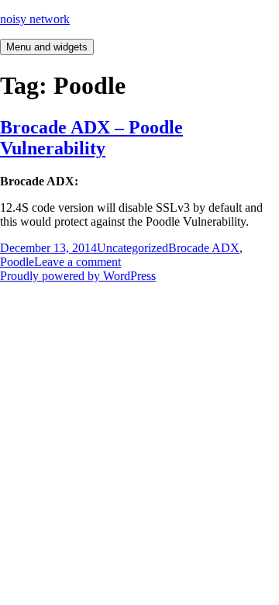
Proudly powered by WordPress (78, 275)
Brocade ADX (203, 247)
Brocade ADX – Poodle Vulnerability (91, 137)
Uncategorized (132, 247)
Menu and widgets (47, 47)
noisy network (35, 19)
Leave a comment (77, 261)
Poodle (17, 261)
